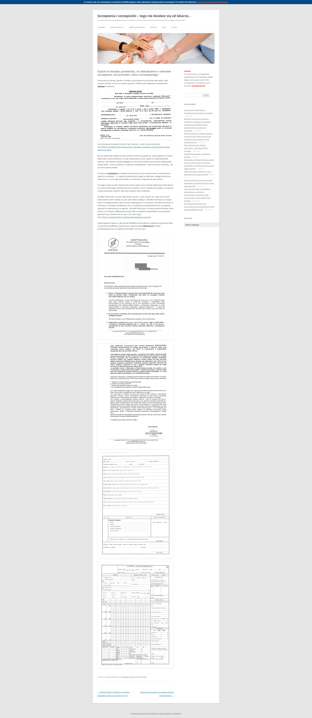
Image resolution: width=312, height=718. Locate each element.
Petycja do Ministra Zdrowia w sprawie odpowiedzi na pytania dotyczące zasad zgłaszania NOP (199, 183)
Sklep (164, 27)
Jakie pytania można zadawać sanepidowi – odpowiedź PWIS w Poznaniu (196, 148)
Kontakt (153, 27)
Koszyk (174, 27)
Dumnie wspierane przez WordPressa (144, 714)
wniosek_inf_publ (128, 677)
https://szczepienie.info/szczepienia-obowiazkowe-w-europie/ (126, 217)
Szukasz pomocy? (117, 27)
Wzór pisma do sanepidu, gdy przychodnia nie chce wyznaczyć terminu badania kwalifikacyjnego (199, 207)
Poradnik (101, 27)
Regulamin (177, 714)
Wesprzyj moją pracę (137, 27)
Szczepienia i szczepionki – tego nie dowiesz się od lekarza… (144, 16)
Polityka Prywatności (165, 714)
